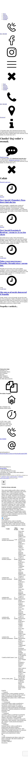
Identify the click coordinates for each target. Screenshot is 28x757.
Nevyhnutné (6, 518)
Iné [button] (2, 734)
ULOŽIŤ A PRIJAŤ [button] (7, 741)
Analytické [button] (4, 711)
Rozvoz (5, 15)
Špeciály (2, 182)
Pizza (4, 13)
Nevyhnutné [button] (5, 516)
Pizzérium (5, 18)
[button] (11, 81)
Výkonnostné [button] (5, 700)
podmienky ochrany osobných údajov (9, 476)
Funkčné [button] (4, 690)
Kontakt (5, 19)
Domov (2, 453)
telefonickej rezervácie (14, 160)
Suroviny (5, 16)
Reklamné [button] (4, 723)
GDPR (25, 453)
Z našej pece (7, 182)
